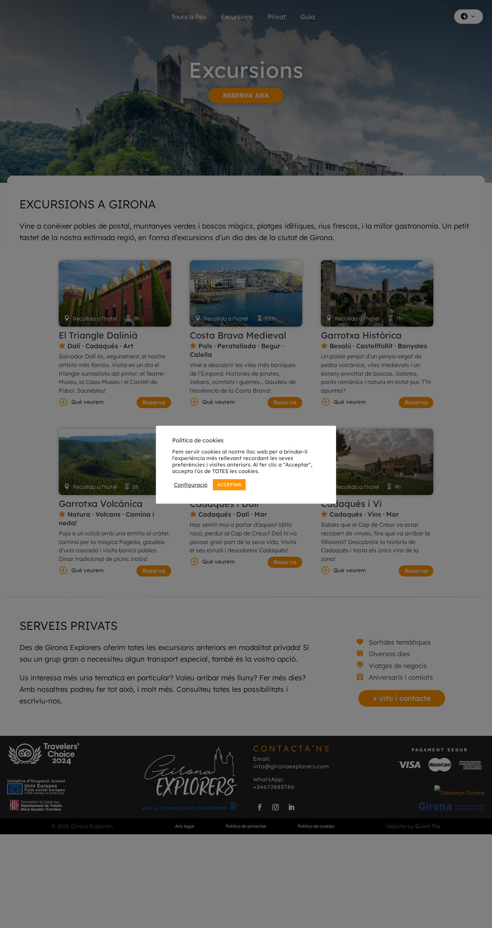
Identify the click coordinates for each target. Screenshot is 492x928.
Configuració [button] (190, 485)
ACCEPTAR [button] (229, 484)
